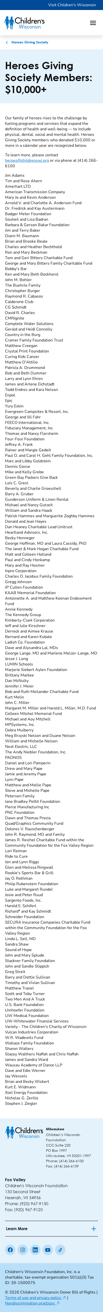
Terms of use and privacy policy (35, 1298)
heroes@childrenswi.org (27, 160)
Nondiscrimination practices (32, 1303)
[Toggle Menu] (93, 23)
